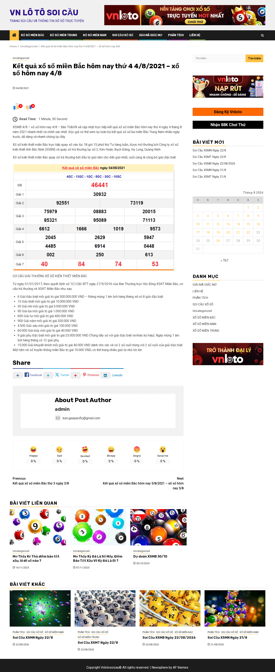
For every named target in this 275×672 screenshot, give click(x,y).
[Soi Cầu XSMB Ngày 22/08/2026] (170, 608)
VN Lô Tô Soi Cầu (44, 12)
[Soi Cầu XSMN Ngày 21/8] (235, 608)
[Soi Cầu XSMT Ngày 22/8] (105, 608)
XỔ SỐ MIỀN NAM (94, 35)
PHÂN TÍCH (176, 35)
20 (228, 232)
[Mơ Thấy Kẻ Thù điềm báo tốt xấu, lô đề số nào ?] (38, 527)
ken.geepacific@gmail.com (81, 418)
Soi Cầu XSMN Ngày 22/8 (209, 150)
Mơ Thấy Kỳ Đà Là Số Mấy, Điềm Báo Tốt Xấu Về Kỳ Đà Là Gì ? (97, 559)
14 (238, 224)
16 (258, 224)
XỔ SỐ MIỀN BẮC (32, 35)
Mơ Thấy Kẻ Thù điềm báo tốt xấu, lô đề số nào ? (36, 559)
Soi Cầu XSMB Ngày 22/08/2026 (214, 163)
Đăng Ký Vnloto (228, 111)
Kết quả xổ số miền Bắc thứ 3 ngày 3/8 (41, 481)
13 (228, 224)
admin (62, 409)
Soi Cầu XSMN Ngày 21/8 (209, 170)
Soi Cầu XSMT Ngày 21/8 (209, 176)
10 (198, 224)
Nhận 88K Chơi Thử (228, 124)
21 (238, 232)
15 (248, 224)
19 (218, 232)
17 (198, 232)
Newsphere (160, 667)
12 (218, 224)
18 (208, 232)
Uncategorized (21, 58)
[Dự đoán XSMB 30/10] (158, 527)
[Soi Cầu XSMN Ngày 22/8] (40, 608)
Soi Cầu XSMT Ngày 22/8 (209, 157)
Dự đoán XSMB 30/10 (150, 556)
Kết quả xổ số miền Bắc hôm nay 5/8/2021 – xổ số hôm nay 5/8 (143, 483)
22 (248, 232)
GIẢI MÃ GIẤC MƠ (150, 35)
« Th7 (224, 260)
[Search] (262, 35)
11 (208, 224)
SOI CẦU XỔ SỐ (122, 35)
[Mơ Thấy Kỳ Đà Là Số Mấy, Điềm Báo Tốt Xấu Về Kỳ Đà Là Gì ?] (98, 527)
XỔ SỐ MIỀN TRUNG (63, 35)
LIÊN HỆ (194, 35)
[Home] (14, 35)
